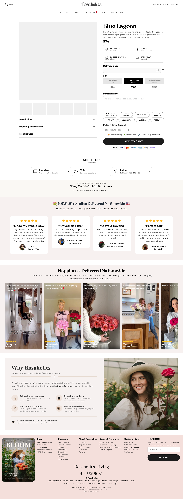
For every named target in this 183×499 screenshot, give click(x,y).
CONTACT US (117, 12)
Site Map (112, 483)
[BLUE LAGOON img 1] (26, 109)
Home (66, 483)
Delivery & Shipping (131, 447)
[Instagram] (90, 473)
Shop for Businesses (44, 450)
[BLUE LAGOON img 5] (80, 109)
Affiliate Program (105, 450)
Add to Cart (133, 141)
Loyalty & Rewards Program (110, 447)
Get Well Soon (63, 459)
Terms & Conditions (96, 483)
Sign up (164, 457)
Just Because (63, 454)
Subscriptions (42, 447)
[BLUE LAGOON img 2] (39, 109)
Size (105, 76)
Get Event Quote (130, 445)
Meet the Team (84, 447)
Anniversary (62, 450)
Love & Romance (64, 445)
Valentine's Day (63, 442)
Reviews (82, 452)
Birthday (61, 447)
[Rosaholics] (91, 4)
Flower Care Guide (106, 442)
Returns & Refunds (131, 450)
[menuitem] (64, 12)
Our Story (82, 442)
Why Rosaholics (85, 445)
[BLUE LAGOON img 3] (53, 109)
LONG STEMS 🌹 (90, 12)
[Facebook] (81, 473)
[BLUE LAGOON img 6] (93, 109)
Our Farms (83, 450)
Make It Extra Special (114, 125)
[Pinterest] (95, 473)
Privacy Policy (79, 483)
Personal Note (111, 93)
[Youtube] (86, 473)
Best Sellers (41, 445)
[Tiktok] (100, 473)
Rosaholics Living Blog (107, 445)
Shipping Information (31, 126)
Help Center (128, 442)
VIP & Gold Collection (45, 452)
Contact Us (128, 452)
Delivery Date (110, 66)
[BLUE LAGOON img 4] (66, 109)
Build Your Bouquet (44, 442)
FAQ (104, 12)
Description (25, 119)
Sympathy (62, 452)
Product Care (26, 134)
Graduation (62, 457)
